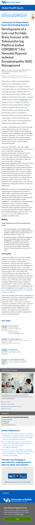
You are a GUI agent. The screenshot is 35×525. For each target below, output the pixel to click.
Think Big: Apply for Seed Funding (18, 13)
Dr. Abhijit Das (12, 349)
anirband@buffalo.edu (18, 333)
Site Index (6, 493)
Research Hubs (6, 13)
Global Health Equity (12, 7)
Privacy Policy (19, 514)
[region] (17, 514)
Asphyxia (23, 100)
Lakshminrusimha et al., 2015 (20, 290)
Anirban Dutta (12, 326)
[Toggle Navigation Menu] (33, 16)
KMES (11, 213)
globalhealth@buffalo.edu (9, 425)
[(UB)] (17, 3)
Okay (17, 519)
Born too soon (6, 76)
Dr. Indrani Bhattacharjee (16, 359)
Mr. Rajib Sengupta (14, 339)
